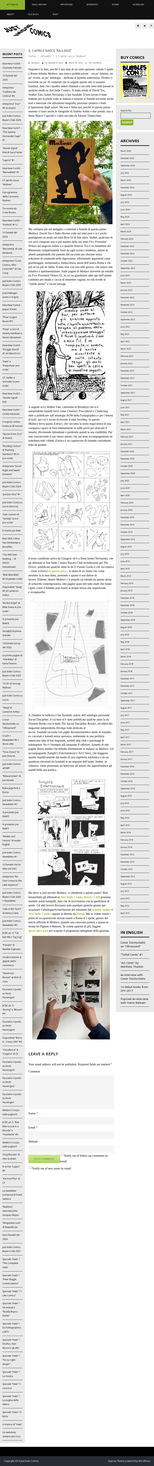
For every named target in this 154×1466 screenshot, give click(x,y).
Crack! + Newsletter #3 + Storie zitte (10, 739)
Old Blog (33, 14)
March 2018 (126, 656)
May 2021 (125, 414)
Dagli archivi (39, 4)
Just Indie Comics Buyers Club (80, 897)
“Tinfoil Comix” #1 (132, 954)
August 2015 (126, 883)
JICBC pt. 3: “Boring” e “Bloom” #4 (12, 1009)
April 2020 (125, 495)
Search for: (126, 111)
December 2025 (127, 158)
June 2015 (125, 898)
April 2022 (125, 341)
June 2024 (125, 209)
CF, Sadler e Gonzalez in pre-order (11, 381)
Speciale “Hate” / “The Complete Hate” (11, 1263)
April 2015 (125, 913)
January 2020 (126, 510)
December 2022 (127, 297)
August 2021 (126, 400)
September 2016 (128, 788)
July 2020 (125, 480)
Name (33, 1113)
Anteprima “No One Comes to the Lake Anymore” (12, 880)
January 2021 (126, 444)
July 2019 (125, 554)
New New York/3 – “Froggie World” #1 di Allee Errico (12, 349)
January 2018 (126, 671)
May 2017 (125, 730)
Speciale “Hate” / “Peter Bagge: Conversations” (11, 1279)
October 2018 (127, 612)
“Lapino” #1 (8, 160)
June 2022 (125, 326)
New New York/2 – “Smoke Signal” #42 (12, 397)
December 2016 (127, 766)
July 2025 (125, 173)
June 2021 (125, 407)
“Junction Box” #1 (11, 494)
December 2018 (127, 598)
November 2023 (127, 253)
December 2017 (127, 678)
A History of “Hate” (12, 1424)
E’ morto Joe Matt (11, 530)
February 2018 (127, 664)
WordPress (144, 1461)
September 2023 (128, 268)
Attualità (12, 4)
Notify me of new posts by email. (52, 1168)
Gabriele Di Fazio (55, 62)
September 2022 (128, 319)
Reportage (66, 4)
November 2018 (127, 605)
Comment (34, 1071)
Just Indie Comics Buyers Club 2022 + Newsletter (11, 896)
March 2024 (126, 231)
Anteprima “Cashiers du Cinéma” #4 (9, 91)
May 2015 (125, 905)
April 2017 (125, 737)
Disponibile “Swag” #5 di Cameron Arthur (12, 591)
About (10, 14)
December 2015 (127, 854)
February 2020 (127, 502)
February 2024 (127, 239)
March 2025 (126, 180)
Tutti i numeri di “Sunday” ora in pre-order (10, 518)
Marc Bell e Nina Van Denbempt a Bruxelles (11, 542)
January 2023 (126, 290)
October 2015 (127, 869)
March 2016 (126, 832)
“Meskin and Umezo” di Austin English (11, 840)
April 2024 (125, 224)
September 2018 (128, 620)
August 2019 (126, 546)
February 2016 (127, 840)
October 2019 (127, 532)
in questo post (57, 571)
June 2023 (125, 275)
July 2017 (125, 715)
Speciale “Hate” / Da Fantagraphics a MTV (11, 1327)
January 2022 (126, 363)
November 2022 (127, 304)
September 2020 (128, 473)
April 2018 (125, 649)
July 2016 (125, 803)
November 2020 (127, 458)
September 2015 (128, 876)
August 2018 (126, 627)
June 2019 (125, 561)
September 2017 (128, 700)
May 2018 (125, 642)
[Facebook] (151, 26)
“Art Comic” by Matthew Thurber (132, 964)
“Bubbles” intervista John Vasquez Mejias (10, 1210)
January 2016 (126, 847)
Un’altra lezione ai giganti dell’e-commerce (11, 961)
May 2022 (125, 334)
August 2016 (126, 796)
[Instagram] (138, 26)
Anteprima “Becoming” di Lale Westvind (12, 248)
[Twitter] (144, 26)
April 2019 (125, 568)
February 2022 (127, 356)
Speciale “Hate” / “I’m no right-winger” (11, 1359)
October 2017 (127, 693)
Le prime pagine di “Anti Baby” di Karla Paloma (12, 659)
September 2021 (128, 392)
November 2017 (127, 686)
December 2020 (127, 451)
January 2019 (126, 590)
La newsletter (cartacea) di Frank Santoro (12, 1194)
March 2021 (126, 429)
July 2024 (125, 202)
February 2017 (127, 752)
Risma (80, 913)
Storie (115, 4)
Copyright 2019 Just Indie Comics (21, 1461)
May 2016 (125, 818)
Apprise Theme (116, 1461)
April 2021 (125, 422)
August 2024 (126, 195)
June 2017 (125, 722)
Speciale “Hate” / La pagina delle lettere (11, 1400)
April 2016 (125, 825)
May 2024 (125, 217)
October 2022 (127, 312)
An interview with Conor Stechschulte (133, 976)
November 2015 (127, 862)
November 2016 (127, 774)
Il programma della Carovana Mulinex (10, 196)
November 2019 (127, 524)
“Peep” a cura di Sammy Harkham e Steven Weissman (12, 333)
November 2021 (127, 378)
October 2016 (127, 781)
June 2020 (125, 488)
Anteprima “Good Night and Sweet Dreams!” (11, 470)
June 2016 (125, 810)
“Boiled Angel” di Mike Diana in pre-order (12, 607)
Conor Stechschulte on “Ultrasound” (10, 723)
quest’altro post (38, 930)
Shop (55, 14)
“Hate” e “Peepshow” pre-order (11, 365)
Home (32, 56)
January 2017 (126, 759)
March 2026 (126, 151)
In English (138, 4)
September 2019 (128, 539)
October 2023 (127, 261)
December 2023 (127, 246)
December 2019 (127, 517)
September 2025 (128, 165)
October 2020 (127, 466)
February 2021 (127, 436)
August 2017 (126, 708)
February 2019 (127, 583)
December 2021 (127, 370)
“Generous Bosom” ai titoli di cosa (11, 977)
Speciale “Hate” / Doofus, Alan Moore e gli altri (11, 1343)
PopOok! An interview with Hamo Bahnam (134, 1000)
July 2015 (125, 891)
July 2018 (125, 634)
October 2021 (127, 385)
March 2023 (126, 283)
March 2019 (126, 576)
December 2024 (127, 187)
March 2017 (126, 744)
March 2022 (126, 348)
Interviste (92, 4)
